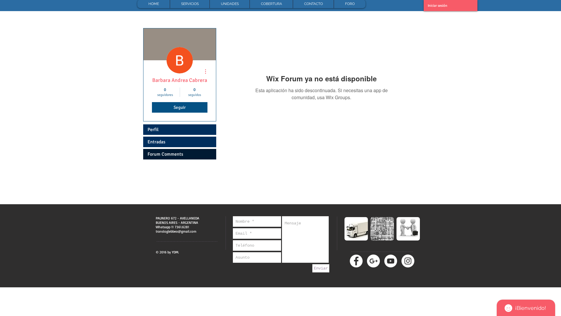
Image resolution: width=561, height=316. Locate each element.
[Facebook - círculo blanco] (356, 261)
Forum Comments (165, 154)
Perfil (153, 130)
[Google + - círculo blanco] (373, 261)
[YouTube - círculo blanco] (390, 261)
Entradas (156, 142)
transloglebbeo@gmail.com (176, 231)
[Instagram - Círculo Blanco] (407, 261)
